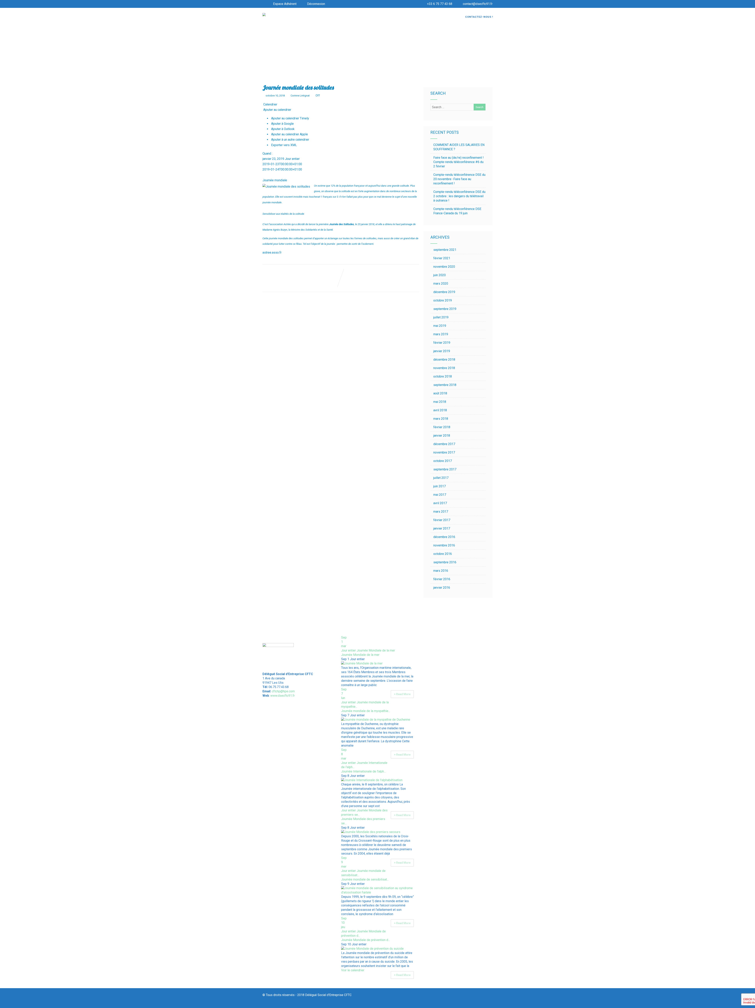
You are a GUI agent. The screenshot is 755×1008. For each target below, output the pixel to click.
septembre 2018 (444, 385)
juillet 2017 (440, 478)
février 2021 (441, 258)
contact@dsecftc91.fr (478, 4)
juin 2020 (439, 275)
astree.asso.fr (272, 252)
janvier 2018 (441, 435)
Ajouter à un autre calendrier (289, 139)
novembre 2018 (444, 368)
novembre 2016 (444, 545)
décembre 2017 (444, 444)
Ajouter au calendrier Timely (289, 118)
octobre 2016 (442, 554)
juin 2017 (439, 486)
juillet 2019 (440, 317)
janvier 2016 (441, 587)
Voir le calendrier (353, 970)
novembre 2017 (444, 452)
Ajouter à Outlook (282, 129)
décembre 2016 (444, 537)
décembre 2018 (444, 359)
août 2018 (440, 393)
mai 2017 (439, 495)
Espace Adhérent (284, 4)
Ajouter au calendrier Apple (289, 134)
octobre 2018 (442, 376)
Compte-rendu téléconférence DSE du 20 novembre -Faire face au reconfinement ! (459, 179)
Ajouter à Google (282, 124)
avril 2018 (440, 410)
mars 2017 (440, 511)
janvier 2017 (441, 528)
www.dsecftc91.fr (282, 695)
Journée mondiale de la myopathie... (365, 711)
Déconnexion (316, 4)
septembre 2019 (444, 309)
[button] (276, 110)
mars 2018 (440, 419)
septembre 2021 (444, 250)
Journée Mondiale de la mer (360, 655)
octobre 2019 (442, 300)
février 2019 (441, 343)
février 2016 (441, 579)
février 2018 (441, 427)
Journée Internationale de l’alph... (363, 771)
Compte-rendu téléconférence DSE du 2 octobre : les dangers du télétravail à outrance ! (459, 196)
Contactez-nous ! (479, 16)
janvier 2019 (441, 351)
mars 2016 (440, 571)
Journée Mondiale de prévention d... (365, 940)
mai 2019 (439, 326)
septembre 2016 (444, 562)
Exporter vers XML (283, 145)
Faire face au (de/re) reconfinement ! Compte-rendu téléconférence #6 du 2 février (458, 162)
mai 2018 (439, 402)
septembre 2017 (444, 469)
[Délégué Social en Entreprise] (264, 15)
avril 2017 (440, 503)
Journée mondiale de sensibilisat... (365, 879)
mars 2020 (440, 283)
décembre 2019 (444, 292)
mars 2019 (440, 334)
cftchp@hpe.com (283, 691)
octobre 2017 (442, 461)
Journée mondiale (274, 180)
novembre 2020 (444, 266)
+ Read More (402, 694)
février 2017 (441, 520)
